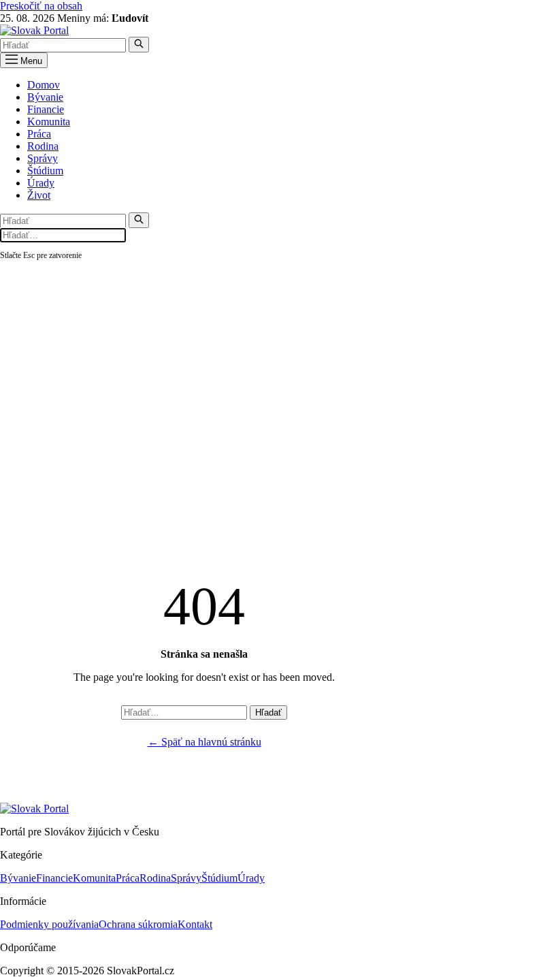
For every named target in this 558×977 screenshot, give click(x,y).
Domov (43, 85)
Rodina (43, 146)
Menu (30, 61)
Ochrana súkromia (138, 924)
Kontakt (195, 924)
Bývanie (45, 97)
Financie (45, 109)
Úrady (40, 183)
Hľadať (268, 712)
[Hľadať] (139, 44)
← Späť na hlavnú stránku (204, 742)
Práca (39, 134)
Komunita (48, 121)
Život (38, 195)
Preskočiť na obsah (41, 6)
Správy (42, 158)
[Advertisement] (279, 364)
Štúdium (45, 170)
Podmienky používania (49, 924)
